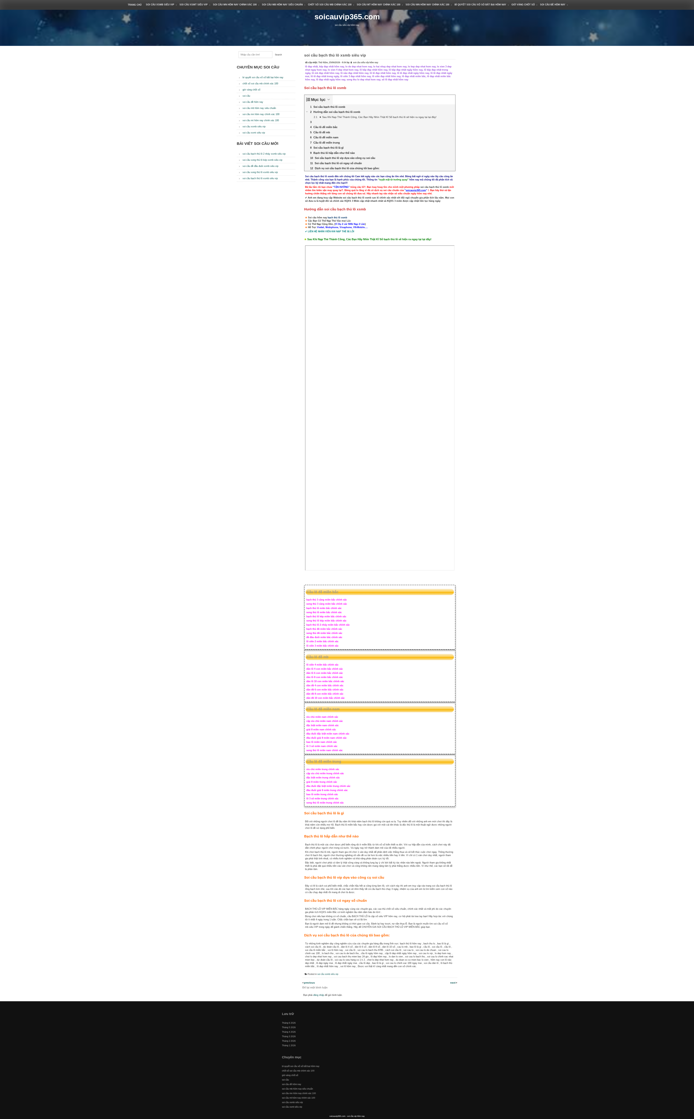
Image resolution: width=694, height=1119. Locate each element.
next (453, 982)
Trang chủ (135, 4)
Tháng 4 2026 (289, 1032)
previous (309, 982)
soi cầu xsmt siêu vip (193, 4)
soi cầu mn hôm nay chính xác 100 (235, 4)
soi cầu (246, 95)
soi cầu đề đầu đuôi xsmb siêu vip (260, 166)
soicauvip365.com (347, 16)
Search (278, 54)
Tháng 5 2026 (289, 1027)
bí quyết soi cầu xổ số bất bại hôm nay (480, 4)
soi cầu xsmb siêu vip (160, 4)
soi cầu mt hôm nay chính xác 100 (378, 4)
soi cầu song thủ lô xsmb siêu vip (260, 172)
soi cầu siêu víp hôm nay (365, 62)
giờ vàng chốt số (523, 4)
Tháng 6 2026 (289, 1023)
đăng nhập (318, 995)
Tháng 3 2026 (289, 1036)
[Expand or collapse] (328, 100)
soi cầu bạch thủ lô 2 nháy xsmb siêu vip (264, 153)
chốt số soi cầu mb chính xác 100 (330, 4)
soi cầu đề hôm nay (552, 4)
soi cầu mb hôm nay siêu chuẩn (282, 4)
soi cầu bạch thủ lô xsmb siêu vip (260, 178)
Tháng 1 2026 (289, 1045)
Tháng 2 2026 (289, 1041)
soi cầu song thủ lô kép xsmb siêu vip (262, 160)
